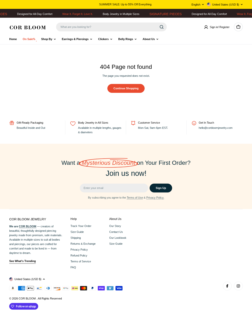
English (195, 4)
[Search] (161, 27)
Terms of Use (135, 197)
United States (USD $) (225, 4)
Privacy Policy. (155, 197)
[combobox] (111, 27)
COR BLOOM (28, 298)
